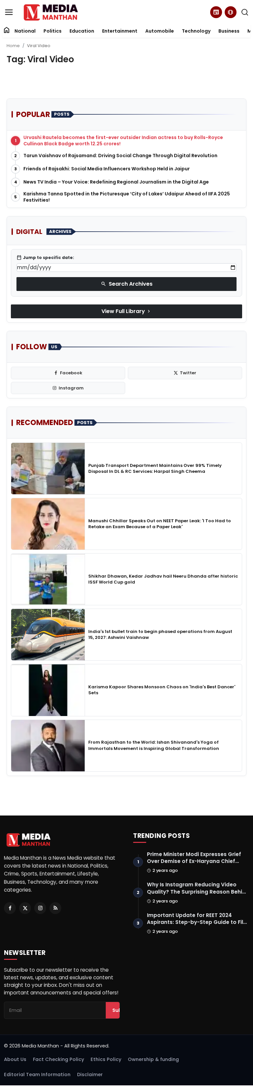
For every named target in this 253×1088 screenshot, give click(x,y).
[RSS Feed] (55, 908)
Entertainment (119, 31)
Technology (196, 31)
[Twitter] (25, 908)
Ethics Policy (106, 1059)
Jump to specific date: (45, 258)
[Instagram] (40, 908)
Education (82, 31)
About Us (15, 1059)
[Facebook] (10, 908)
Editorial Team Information (37, 1074)
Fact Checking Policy (58, 1059)
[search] (245, 12)
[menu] (9, 12)
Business (228, 31)
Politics (52, 31)
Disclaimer (90, 1074)
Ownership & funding (153, 1059)
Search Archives (127, 284)
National (25, 31)
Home (13, 46)
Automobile (159, 31)
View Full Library (126, 311)
